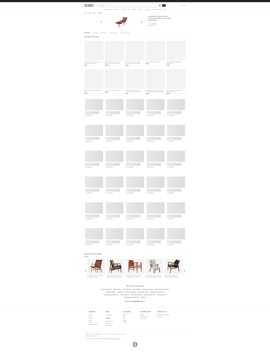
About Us (125, 314)
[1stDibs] (89, 5)
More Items (87, 33)
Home (85, 12)
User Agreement (98, 334)
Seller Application (109, 321)
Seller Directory (109, 325)
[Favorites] (181, 5)
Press (124, 316)
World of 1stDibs (157, 9)
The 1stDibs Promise (125, 33)
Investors (125, 320)
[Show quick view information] (103, 62)
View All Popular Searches (135, 301)
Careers (124, 318)
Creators (90, 322)
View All (86, 256)
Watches (140, 9)
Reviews (124, 322)
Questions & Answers (93, 324)
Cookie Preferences (88, 335)
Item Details (95, 33)
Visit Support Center (144, 316)
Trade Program (109, 314)
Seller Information (114, 33)
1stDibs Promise (143, 318)
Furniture (116, 9)
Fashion (147, 9)
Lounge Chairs (99, 12)
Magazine (163, 314)
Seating (94, 12)
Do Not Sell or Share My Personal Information (117, 334)
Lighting (123, 9)
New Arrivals (108, 9)
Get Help (142, 314)
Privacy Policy (105, 334)
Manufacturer (104, 33)
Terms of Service (115, 338)
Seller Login (108, 323)
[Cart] (184, 5)
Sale (164, 9)
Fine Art (90, 318)
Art (129, 9)
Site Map (95, 335)
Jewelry (134, 9)
